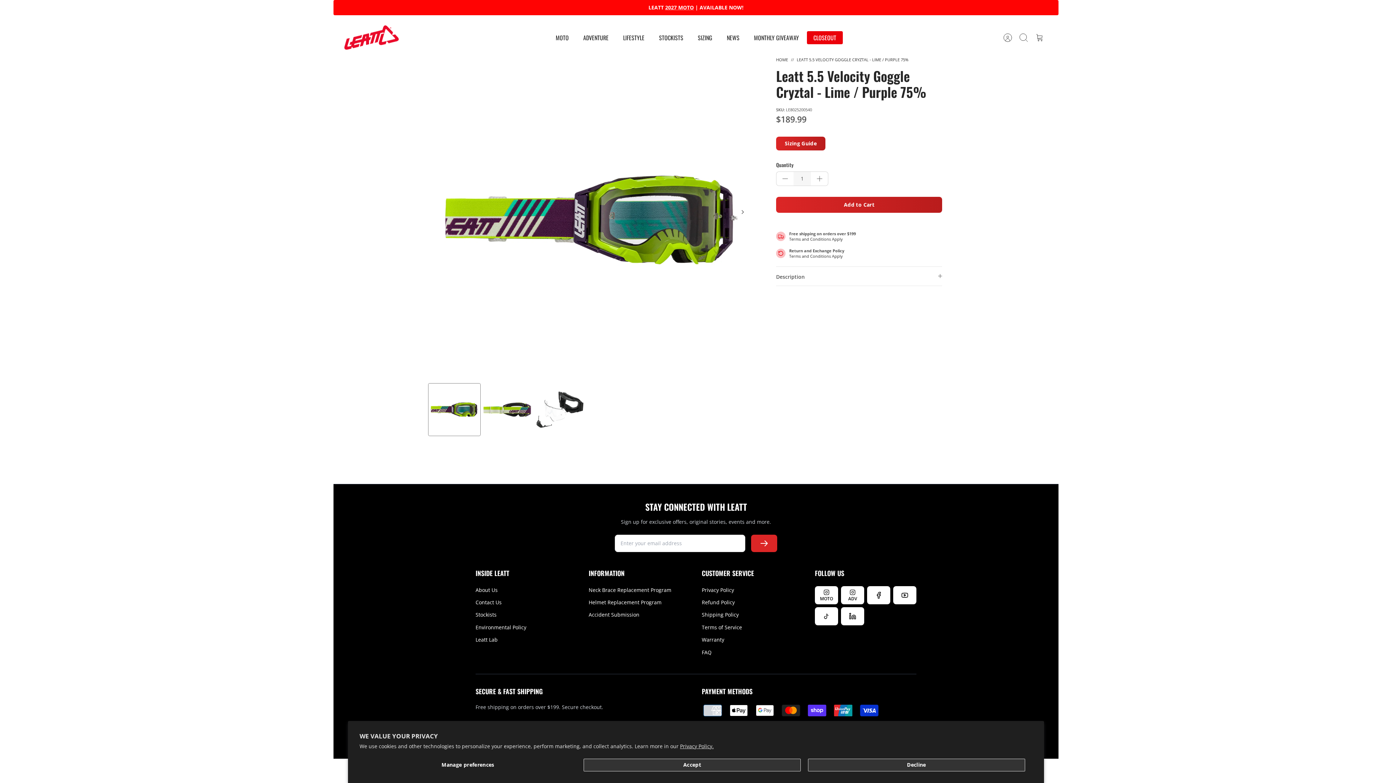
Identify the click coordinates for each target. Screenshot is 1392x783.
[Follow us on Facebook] (878, 595)
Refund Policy (718, 602)
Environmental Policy (501, 627)
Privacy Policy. (697, 746)
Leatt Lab (487, 639)
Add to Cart (859, 204)
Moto (562, 37)
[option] (591, 220)
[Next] (807, 7)
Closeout (824, 37)
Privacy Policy (718, 590)
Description (790, 276)
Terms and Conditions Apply (816, 239)
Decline (916, 764)
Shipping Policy (720, 614)
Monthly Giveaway (776, 37)
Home (782, 59)
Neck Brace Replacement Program (630, 590)
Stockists (671, 37)
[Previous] (584, 7)
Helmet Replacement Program (625, 602)
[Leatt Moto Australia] (371, 37)
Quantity (785, 165)
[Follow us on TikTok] (826, 616)
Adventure (596, 37)
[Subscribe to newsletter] (764, 543)
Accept (692, 764)
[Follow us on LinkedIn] (852, 616)
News (733, 37)
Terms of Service (722, 627)
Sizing (705, 37)
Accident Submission (614, 614)
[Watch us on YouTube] (904, 595)
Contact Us (489, 602)
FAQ (707, 652)
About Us (487, 590)
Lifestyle (634, 37)
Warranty (713, 639)
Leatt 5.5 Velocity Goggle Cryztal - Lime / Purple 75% (852, 59)
